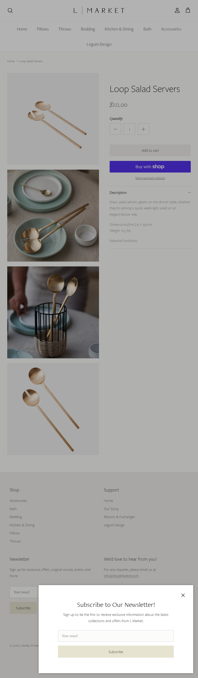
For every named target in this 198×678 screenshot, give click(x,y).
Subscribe (116, 651)
